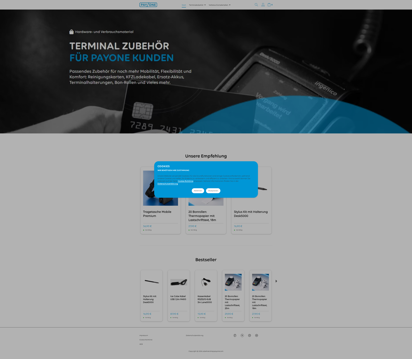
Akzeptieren (213, 191)
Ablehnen (198, 191)
